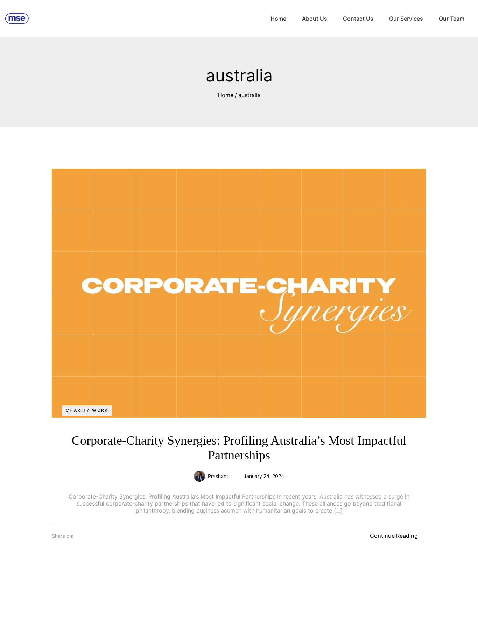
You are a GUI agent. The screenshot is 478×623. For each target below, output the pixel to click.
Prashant (218, 476)
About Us (314, 18)
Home (278, 18)
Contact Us (358, 18)
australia (249, 95)
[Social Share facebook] (91, 535)
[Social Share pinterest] (103, 535)
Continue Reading (394, 535)
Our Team (451, 18)
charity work (87, 410)
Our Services (406, 18)
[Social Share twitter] (78, 535)
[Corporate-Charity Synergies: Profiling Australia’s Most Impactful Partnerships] (239, 292)
